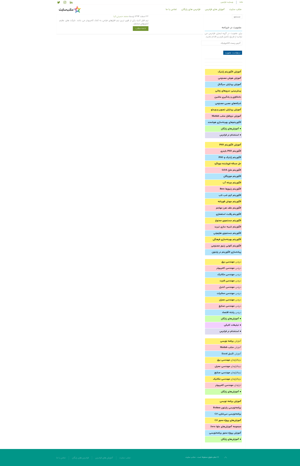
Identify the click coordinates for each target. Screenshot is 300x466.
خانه (241, 2)
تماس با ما (171, 9)
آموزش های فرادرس (215, 9)
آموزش (230, 341)
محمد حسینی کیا (121, 16)
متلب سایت (235, 9)
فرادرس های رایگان (190, 9)
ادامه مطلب (140, 28)
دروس (231, 262)
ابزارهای (228, 385)
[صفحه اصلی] (70, 9)
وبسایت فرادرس (227, 2)
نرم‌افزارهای (229, 360)
